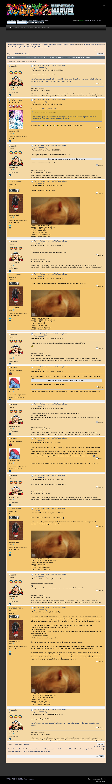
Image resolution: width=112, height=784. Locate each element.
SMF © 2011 (18, 779)
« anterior (96, 51)
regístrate (44, 20)
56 (16, 54)
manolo (14, 66)
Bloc (104, 779)
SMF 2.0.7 (9, 779)
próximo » (102, 51)
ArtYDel (14, 367)
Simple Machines (29, 779)
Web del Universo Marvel (16, 44)
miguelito (87, 44)
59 (22, 54)
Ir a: (97, 756)
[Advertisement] (56, 36)
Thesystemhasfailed (97, 44)
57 (18, 54)
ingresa (35, 20)
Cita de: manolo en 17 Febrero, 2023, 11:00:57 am (44, 108)
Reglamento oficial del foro (94, 20)
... (14, 54)
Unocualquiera (16, 182)
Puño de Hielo (16, 100)
